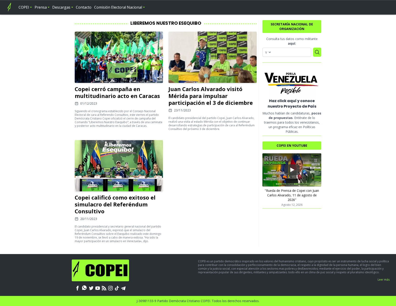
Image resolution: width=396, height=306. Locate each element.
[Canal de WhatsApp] (84, 287)
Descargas (61, 7)
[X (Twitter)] (91, 287)
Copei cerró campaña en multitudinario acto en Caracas (117, 92)
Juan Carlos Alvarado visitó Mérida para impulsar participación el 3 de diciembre (210, 95)
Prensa (41, 7)
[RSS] (104, 287)
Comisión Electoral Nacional (118, 7)
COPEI (24, 7)
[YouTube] (97, 287)
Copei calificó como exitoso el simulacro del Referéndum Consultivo (115, 204)
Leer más (384, 280)
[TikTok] (117, 287)
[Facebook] (77, 287)
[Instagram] (110, 287)
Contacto (83, 7)
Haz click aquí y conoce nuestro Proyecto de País (292, 103)
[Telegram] (123, 287)
